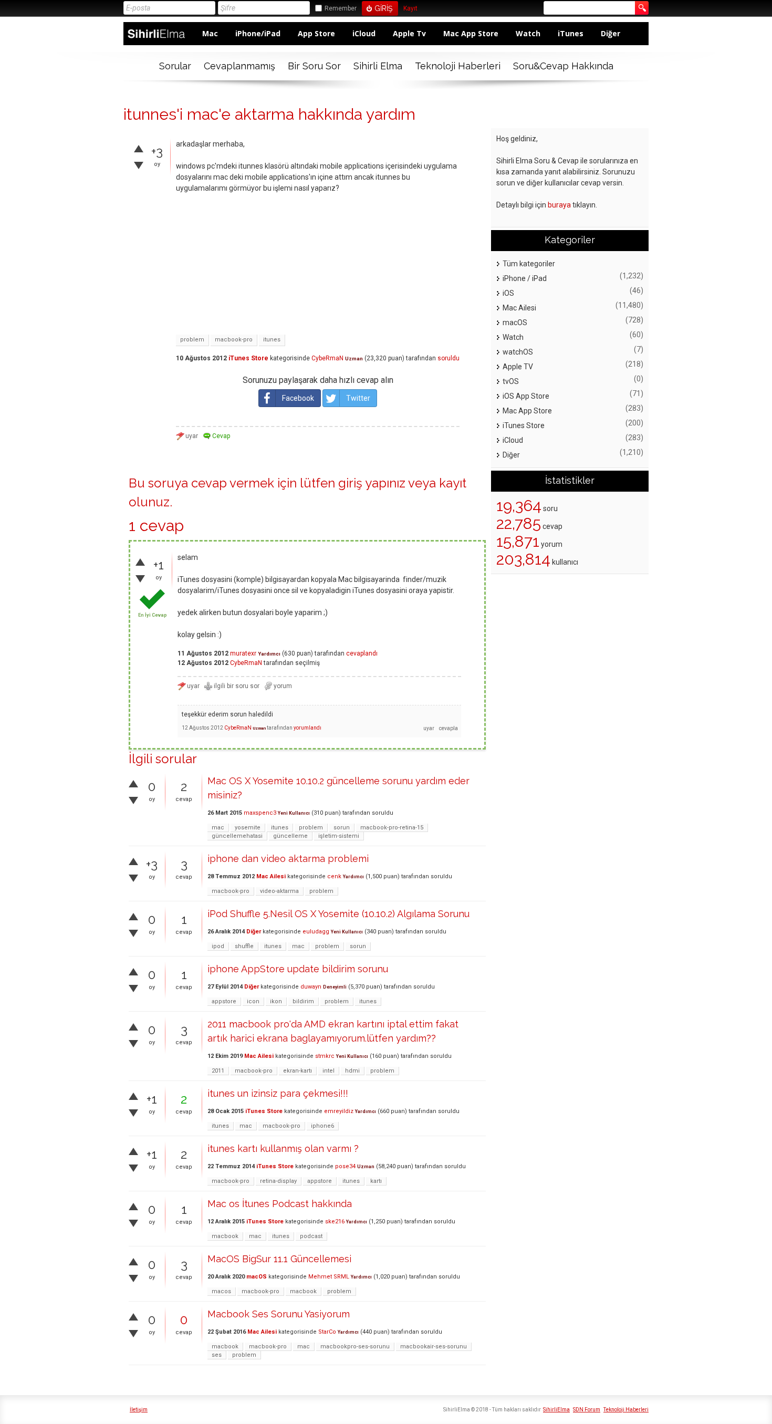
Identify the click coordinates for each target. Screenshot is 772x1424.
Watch (528, 33)
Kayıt (410, 8)
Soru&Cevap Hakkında (563, 65)
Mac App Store (470, 33)
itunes (271, 339)
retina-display (278, 1181)
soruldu (448, 358)
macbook (225, 1236)
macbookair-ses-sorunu (433, 1346)
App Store (316, 33)
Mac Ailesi (271, 876)
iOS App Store (526, 396)
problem (192, 339)
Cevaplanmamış (239, 65)
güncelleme (290, 836)
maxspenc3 (260, 812)
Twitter (358, 398)
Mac (210, 33)
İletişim (139, 1409)
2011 (218, 1070)
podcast (311, 1236)
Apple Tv (409, 33)
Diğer (610, 33)
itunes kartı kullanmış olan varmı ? (283, 1148)
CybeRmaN (327, 358)
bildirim (303, 1001)
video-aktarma (279, 891)
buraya (559, 205)
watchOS (518, 352)
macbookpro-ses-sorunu (355, 1346)
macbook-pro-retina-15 (391, 827)
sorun (341, 827)
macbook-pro (234, 339)
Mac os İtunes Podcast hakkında (279, 1203)
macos (221, 1291)
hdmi (352, 1070)
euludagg (315, 931)
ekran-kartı (297, 1070)
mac (218, 827)
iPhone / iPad (525, 278)
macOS (256, 1276)
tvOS (511, 381)
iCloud (363, 33)
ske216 (335, 1221)
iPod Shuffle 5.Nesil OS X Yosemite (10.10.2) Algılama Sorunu (338, 913)
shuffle (244, 946)
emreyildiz (338, 1111)
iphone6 (322, 1125)
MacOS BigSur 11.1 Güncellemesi (279, 1258)
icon (253, 1001)
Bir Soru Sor (314, 65)
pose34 (345, 1166)
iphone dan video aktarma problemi (288, 858)
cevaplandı (362, 653)
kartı (376, 1181)
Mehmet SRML (328, 1276)
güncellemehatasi (237, 836)
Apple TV (518, 366)
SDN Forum (586, 1409)
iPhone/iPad (257, 33)
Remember (341, 8)
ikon (276, 1001)
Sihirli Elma (377, 65)
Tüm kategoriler (529, 263)
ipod (218, 946)
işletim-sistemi (338, 836)
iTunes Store (248, 358)
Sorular (175, 65)
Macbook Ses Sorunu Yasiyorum (278, 1313)
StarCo (327, 1331)
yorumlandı (307, 728)
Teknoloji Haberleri (457, 65)
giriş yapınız (371, 483)
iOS (508, 293)
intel (328, 1070)
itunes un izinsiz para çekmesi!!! (277, 1093)
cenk (334, 876)
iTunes (570, 33)
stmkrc (325, 1056)
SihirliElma (556, 1409)
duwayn (310, 986)
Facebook (298, 398)
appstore (224, 1001)
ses (217, 1355)
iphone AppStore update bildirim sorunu (297, 968)
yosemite (247, 827)
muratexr (243, 653)
